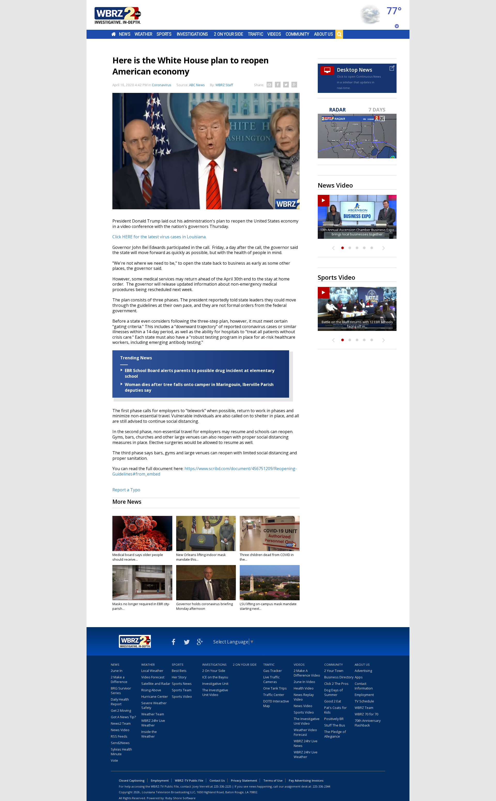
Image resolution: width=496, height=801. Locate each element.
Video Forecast (152, 677)
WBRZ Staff (224, 85)
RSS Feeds (119, 736)
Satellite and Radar (155, 683)
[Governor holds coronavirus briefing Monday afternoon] (206, 582)
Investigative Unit (215, 683)
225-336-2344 (321, 786)
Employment (364, 694)
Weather (143, 34)
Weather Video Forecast (305, 732)
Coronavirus (161, 85)
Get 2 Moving (121, 710)
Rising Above (151, 690)
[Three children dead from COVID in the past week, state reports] (270, 533)
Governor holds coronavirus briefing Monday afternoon (204, 606)
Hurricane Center (154, 696)
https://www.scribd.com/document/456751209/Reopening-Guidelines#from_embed (204, 471)
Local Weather (152, 670)
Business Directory (338, 677)
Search (339, 34)
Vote (114, 760)
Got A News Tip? (123, 717)
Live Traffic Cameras (271, 679)
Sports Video (182, 696)
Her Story (179, 677)
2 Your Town (333, 670)
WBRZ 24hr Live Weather (153, 723)
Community (297, 34)
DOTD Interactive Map (276, 703)
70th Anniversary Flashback (368, 723)
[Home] (124, 15)
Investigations (192, 34)
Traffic (255, 34)
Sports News (182, 683)
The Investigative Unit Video (215, 692)
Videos (274, 34)
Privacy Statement (244, 780)
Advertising (363, 670)
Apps (359, 677)
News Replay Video (304, 697)
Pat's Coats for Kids (335, 710)
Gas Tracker (272, 670)
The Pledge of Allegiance (335, 734)
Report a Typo (126, 490)
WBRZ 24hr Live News (305, 743)
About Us (323, 34)
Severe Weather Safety (154, 705)
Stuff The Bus (334, 725)
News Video (120, 730)
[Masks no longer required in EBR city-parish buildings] (142, 582)
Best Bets (179, 670)
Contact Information (364, 686)
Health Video (304, 688)
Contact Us (217, 780)
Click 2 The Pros (336, 683)
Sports (164, 34)
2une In (116, 670)
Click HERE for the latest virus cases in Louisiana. (159, 237)
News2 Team (121, 723)
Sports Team (181, 690)
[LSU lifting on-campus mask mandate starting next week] (270, 582)
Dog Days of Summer (333, 692)
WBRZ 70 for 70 (366, 714)
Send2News (120, 742)
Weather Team (152, 714)
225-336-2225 (222, 786)
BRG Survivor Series (121, 690)
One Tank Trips (275, 688)
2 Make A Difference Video (307, 673)
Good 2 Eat (332, 701)
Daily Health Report (120, 701)
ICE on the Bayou (215, 677)
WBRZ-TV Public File (189, 780)
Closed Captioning (132, 780)
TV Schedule (364, 701)
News (124, 34)
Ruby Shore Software (180, 798)
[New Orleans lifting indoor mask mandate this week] (206, 533)
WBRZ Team (364, 707)
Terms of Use (273, 780)
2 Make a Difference (119, 679)
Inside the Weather (149, 734)
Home (113, 34)
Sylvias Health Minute (121, 751)
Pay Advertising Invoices (306, 780)
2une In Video (304, 681)
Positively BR (334, 718)
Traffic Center (273, 694)
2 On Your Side (228, 34)
